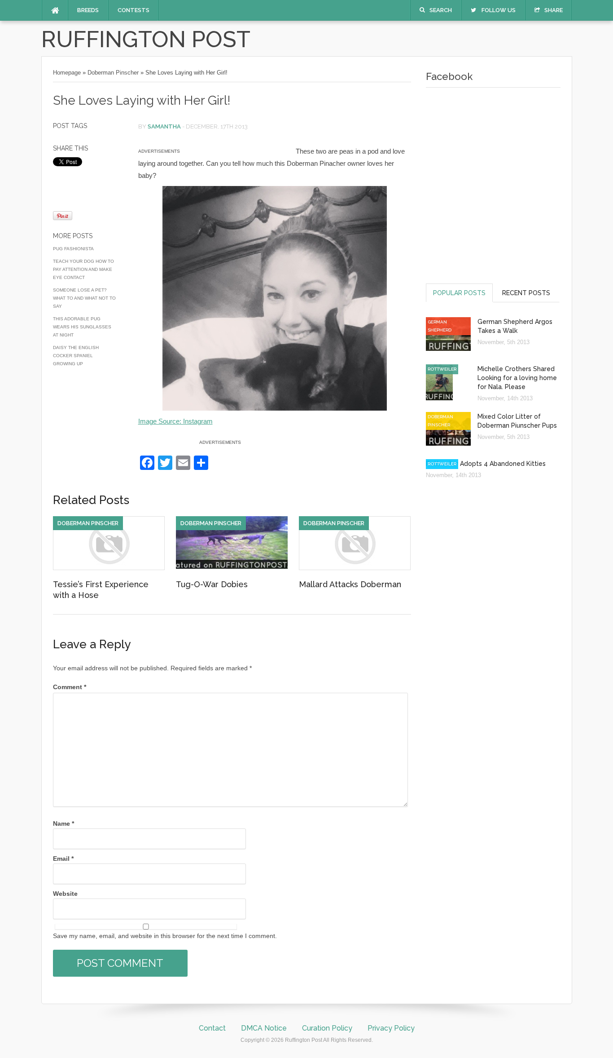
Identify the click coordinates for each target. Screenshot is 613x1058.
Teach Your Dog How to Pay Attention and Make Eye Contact (83, 269)
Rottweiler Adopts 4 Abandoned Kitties (486, 463)
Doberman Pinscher (113, 72)
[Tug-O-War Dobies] (232, 566)
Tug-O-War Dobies (212, 584)
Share (553, 10)
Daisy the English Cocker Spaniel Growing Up (76, 355)
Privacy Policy (391, 1028)
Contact (212, 1028)
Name (63, 823)
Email (63, 858)
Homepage (67, 72)
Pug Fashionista (73, 248)
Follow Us (499, 10)
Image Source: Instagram (175, 421)
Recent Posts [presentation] (526, 293)
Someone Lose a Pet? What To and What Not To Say (84, 298)
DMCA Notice (264, 1028)
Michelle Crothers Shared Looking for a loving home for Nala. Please (517, 377)
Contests (133, 10)
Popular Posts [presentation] (459, 293)
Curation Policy (327, 1028)
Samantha (164, 126)
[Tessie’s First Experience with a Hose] (109, 567)
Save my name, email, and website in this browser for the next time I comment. (165, 935)
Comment (69, 687)
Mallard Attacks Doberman (350, 584)
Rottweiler (442, 369)
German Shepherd (439, 325)
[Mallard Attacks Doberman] (355, 567)
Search (440, 10)
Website (65, 893)
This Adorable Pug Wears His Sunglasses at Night (82, 326)
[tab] (459, 292)
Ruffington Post (145, 39)
